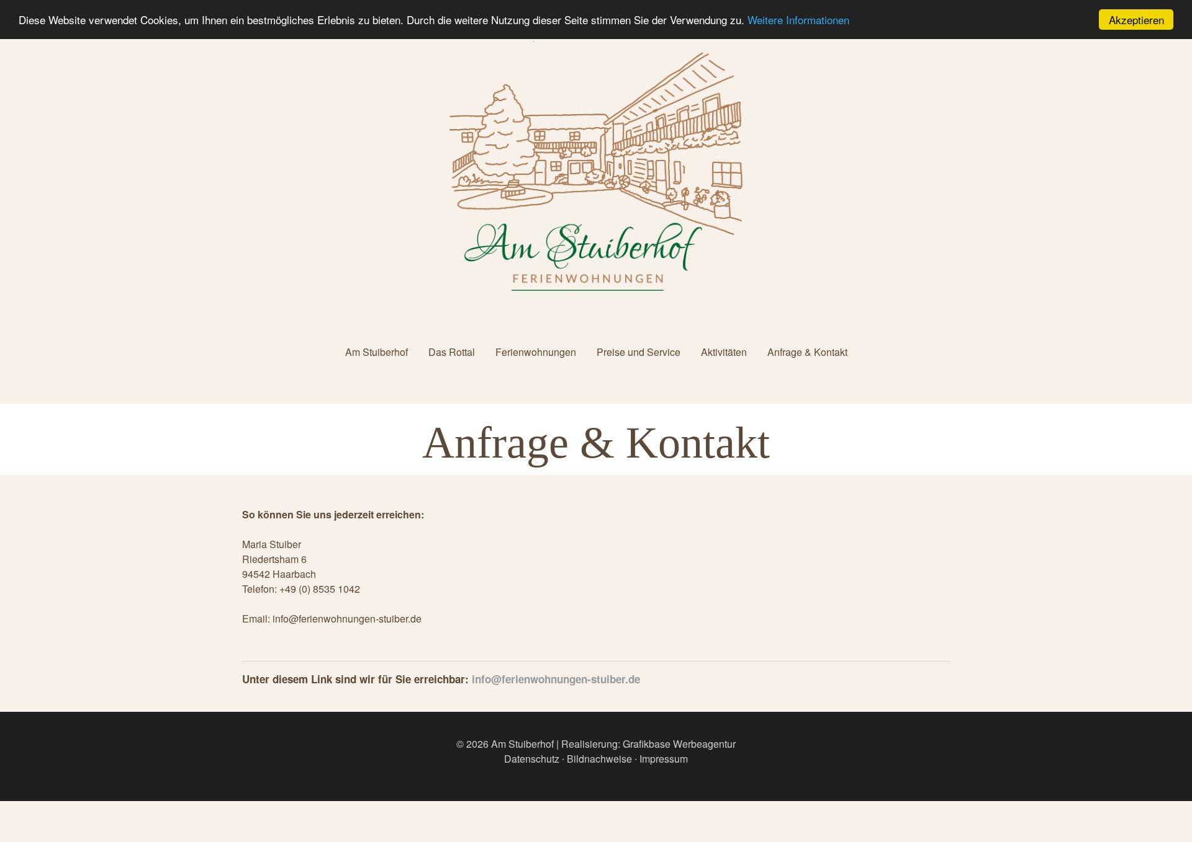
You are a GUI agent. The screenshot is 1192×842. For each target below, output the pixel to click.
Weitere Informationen (798, 20)
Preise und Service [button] (638, 352)
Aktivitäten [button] (724, 352)
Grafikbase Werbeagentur (679, 744)
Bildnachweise (599, 758)
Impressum (663, 758)
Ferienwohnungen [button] (535, 352)
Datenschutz (531, 758)
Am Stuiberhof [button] (376, 352)
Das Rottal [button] (451, 352)
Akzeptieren (1136, 19)
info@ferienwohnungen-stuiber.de (556, 678)
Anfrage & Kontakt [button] (807, 352)
